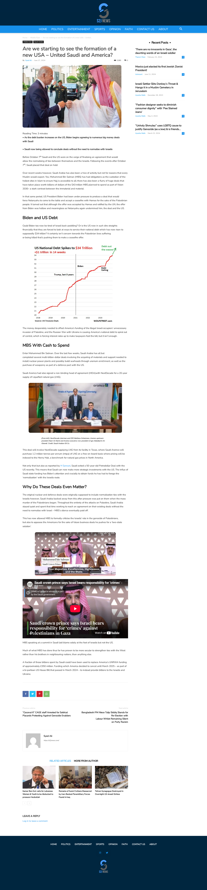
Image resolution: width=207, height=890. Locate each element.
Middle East (35, 37)
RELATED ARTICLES (60, 761)
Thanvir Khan (140, 57)
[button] (180, 29)
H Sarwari (65, 465)
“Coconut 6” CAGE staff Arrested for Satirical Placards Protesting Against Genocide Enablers (47, 714)
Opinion (115, 29)
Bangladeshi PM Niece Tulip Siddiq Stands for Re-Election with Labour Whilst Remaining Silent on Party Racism (105, 717)
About (163, 29)
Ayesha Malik (140, 95)
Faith (129, 29)
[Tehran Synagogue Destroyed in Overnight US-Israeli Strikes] (111, 777)
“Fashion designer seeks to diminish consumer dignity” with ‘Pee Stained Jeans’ (156, 108)
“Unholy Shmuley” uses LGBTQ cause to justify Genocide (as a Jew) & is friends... (158, 127)
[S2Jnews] (103, 13)
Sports (99, 29)
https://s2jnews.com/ (51, 740)
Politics (57, 29)
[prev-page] (24, 803)
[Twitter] (33, 694)
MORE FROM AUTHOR (86, 761)
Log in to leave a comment (35, 821)
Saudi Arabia (38, 42)
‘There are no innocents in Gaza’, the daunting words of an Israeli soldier (156, 51)
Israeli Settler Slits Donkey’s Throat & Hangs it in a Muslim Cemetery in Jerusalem (156, 87)
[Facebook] (26, 694)
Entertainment (79, 29)
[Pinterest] (40, 694)
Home (43, 29)
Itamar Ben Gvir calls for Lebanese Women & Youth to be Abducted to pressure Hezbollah (38, 794)
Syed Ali (28, 60)
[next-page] (29, 803)
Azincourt (138, 74)
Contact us (145, 29)
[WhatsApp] (46, 694)
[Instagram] (100, 853)
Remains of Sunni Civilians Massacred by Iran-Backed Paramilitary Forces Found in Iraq (75, 794)
